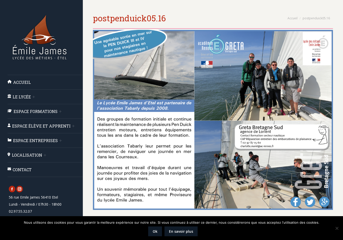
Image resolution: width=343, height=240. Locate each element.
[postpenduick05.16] (213, 120)
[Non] (336, 228)
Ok (155, 231)
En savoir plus (181, 231)
